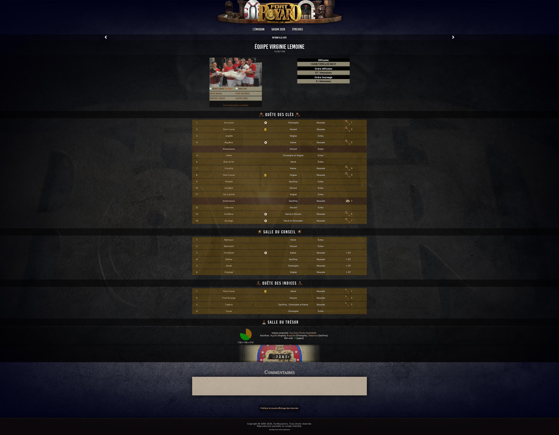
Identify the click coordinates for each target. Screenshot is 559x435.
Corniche (229, 168)
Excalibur (229, 188)
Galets (229, 155)
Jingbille (229, 136)
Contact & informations (279, 430)
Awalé (229, 266)
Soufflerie (228, 214)
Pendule (229, 181)
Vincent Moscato (215, 93)
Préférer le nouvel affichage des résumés (279, 408)
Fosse (229, 311)
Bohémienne (229, 149)
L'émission (259, 29)
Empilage (229, 272)
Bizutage (229, 221)
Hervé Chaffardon (243, 93)
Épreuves (297, 29)
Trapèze (229, 304)
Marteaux (228, 240)
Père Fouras (229, 129)
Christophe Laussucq (217, 98)
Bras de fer (229, 162)
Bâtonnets (229, 246)
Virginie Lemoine (222, 89)
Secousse (229, 122)
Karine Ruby (242, 89)
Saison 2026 (278, 29)
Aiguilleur (229, 142)
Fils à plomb (229, 194)
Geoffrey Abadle (242, 98)
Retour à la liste (279, 37)
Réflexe (228, 259)
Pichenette (229, 253)
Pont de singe (229, 298)
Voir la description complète (235, 105)
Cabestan (228, 207)
